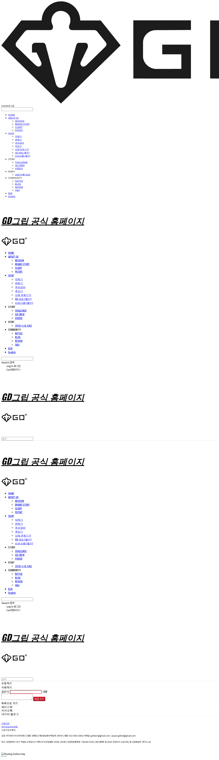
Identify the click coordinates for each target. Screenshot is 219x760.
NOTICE (19, 180)
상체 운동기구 (22, 149)
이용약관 (5, 723)
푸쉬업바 (19, 142)
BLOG (18, 184)
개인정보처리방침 (9, 726)
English (11, 196)
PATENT (19, 130)
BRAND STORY (22, 124)
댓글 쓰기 (39, 699)
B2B (10, 193)
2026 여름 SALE (22, 174)
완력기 (18, 139)
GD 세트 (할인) (22, 152)
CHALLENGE (21, 162)
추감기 (18, 146)
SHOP (11, 133)
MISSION (19, 120)
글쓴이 (5, 691)
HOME (11, 114)
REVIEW (19, 187)
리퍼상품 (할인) (22, 155)
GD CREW (20, 165)
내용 (45, 691)
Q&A (17, 190)
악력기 (18, 136)
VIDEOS (19, 168)
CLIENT (18, 127)
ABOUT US (13, 117)
